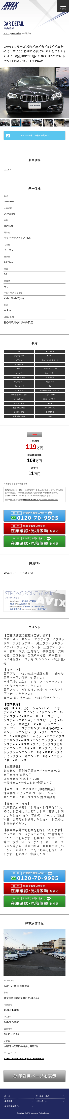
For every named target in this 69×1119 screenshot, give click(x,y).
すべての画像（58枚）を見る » (34, 135)
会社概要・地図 (43, 1096)
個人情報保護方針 (12, 1106)
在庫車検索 (16, 33)
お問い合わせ (42, 1101)
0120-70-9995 (11, 1010)
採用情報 (8, 1101)
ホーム (7, 33)
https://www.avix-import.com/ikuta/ (24, 1058)
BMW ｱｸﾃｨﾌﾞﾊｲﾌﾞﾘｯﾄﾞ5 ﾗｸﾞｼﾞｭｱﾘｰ (19, 573)
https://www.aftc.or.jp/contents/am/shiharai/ (40, 500)
